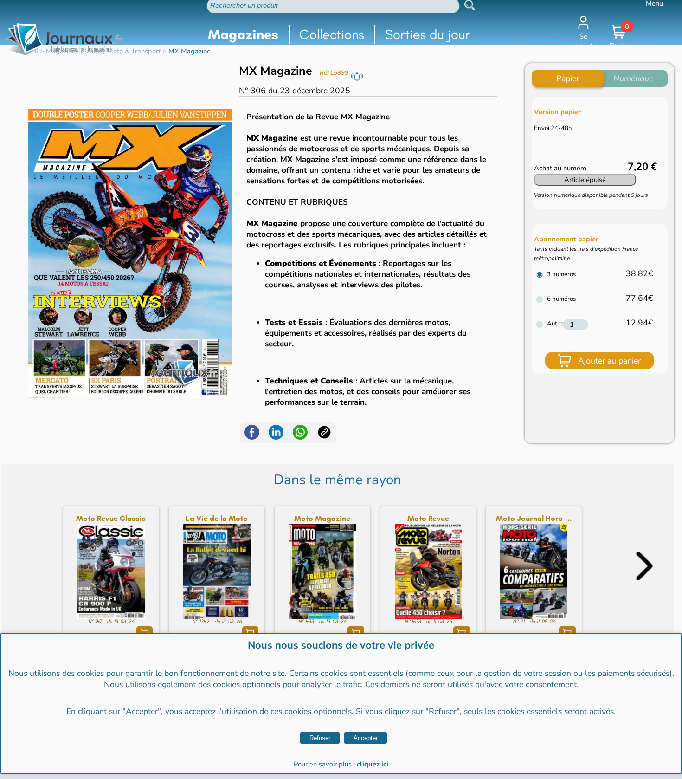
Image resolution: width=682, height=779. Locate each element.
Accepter (366, 737)
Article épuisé (585, 179)
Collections (331, 34)
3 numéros (561, 274)
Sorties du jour (427, 34)
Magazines (243, 34)
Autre (555, 323)
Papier (567, 78)
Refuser (319, 737)
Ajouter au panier (609, 360)
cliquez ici (372, 764)
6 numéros (561, 299)
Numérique (633, 78)
